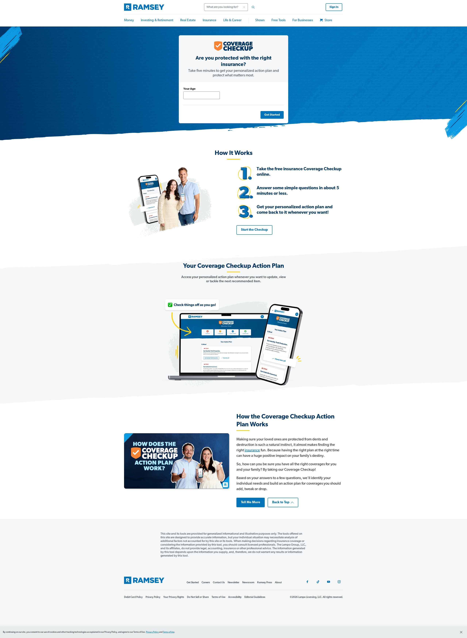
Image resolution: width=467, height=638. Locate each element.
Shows (260, 20)
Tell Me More (250, 502)
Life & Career (232, 20)
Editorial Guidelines (254, 597)
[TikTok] (318, 582)
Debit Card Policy (133, 597)
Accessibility (235, 597)
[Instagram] (339, 582)
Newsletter (233, 582)
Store (328, 20)
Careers (206, 582)
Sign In (333, 7)
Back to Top (280, 502)
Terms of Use (168, 632)
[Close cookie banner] (461, 632)
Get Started (272, 114)
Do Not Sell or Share (198, 597)
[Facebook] (307, 582)
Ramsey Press (264, 582)
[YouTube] (328, 582)
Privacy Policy (152, 632)
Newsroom (248, 582)
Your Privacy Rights (173, 597)
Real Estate (188, 20)
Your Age (189, 88)
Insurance (209, 20)
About (278, 582)
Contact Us (219, 582)
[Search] (253, 7)
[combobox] (230, 7)
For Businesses (302, 20)
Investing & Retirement (157, 20)
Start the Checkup (254, 230)
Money (129, 20)
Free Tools (278, 20)
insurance (252, 450)
